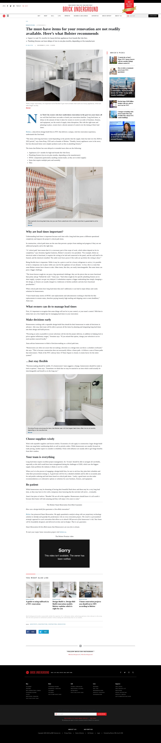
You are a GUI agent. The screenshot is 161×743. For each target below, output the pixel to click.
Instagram (13, 6)
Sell (52, 15)
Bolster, (28, 132)
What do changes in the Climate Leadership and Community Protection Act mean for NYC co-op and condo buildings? (122, 90)
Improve (67, 15)
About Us (118, 15)
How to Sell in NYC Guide (77, 692)
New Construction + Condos (33, 690)
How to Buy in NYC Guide (32, 698)
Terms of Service (79, 733)
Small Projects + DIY (120, 688)
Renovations (118, 690)
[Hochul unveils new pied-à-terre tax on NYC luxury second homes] (122, 131)
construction (42, 624)
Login (98, 733)
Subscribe (101, 714)
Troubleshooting (97, 694)
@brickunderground (74, 654)
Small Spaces (118, 686)
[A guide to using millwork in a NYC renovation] (38, 590)
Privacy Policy (67, 733)
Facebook (7, 6)
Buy (39, 15)
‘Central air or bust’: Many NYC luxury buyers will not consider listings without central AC (126, 60)
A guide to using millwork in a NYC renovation (37, 603)
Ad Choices (90, 733)
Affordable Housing (31, 692)
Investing (28, 688)
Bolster (28, 108)
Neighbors (95, 686)
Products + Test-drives (99, 692)
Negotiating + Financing (32, 696)
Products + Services (120, 694)
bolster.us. (63, 532)
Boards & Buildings (81, 15)
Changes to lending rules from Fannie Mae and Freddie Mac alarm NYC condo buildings (126, 114)
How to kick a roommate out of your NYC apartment (125, 70)
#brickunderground (87, 654)
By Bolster (29, 45)
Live (59, 15)
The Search (51, 692)
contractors (52, 624)
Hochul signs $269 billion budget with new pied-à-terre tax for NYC (126, 103)
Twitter (10, 6)
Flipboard (18, 6)
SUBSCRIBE (153, 16)
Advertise (95, 15)
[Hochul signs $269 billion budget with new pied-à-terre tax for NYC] (113, 104)
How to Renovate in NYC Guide (123, 696)
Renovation (30, 25)
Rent (45, 15)
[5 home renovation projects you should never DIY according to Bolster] (91, 590)
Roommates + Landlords (54, 688)
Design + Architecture (121, 692)
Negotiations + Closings (77, 688)
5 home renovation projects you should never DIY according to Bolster (90, 604)
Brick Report (106, 15)
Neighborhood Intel (98, 690)
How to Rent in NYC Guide (54, 694)
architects (33, 624)
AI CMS (121, 733)
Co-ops (28, 694)
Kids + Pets (95, 688)
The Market (28, 686)
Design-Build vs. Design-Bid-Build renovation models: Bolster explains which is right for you (64, 605)
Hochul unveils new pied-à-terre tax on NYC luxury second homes (122, 136)
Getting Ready (74, 690)
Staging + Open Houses (76, 686)
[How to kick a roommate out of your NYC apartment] (113, 71)
